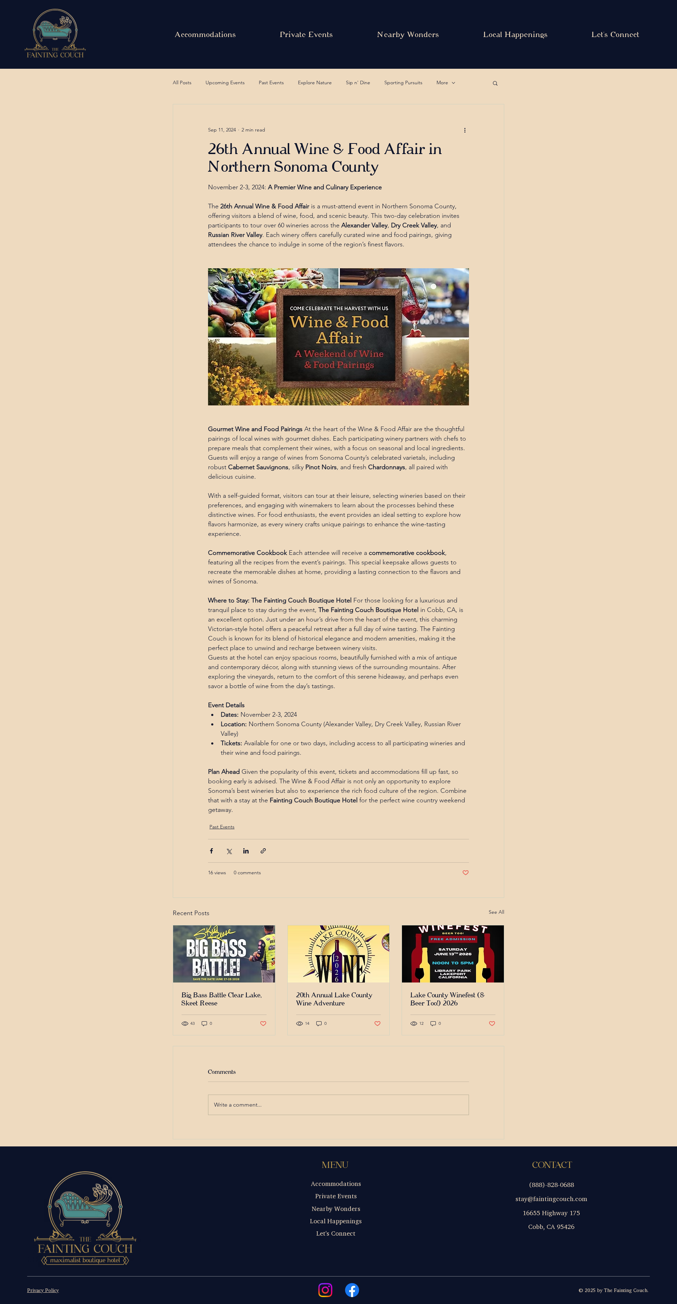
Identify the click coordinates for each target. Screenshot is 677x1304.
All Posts (182, 82)
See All (496, 912)
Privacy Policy (43, 1290)
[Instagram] (325, 1290)
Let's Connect (335, 1233)
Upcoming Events (225, 82)
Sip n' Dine (358, 82)
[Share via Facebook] (211, 850)
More (442, 82)
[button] (495, 83)
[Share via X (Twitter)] (228, 850)
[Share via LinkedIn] (246, 850)
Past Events (271, 82)
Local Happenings (336, 1221)
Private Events (336, 1196)
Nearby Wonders (336, 1208)
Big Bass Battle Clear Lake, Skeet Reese (222, 999)
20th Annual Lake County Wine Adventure (334, 999)
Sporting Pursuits (403, 82)
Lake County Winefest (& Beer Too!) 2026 (447, 999)
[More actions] (465, 129)
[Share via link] (263, 850)
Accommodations (336, 1183)
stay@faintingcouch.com (551, 1198)
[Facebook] (352, 1290)
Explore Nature (315, 82)
